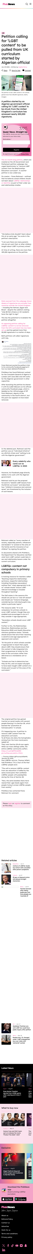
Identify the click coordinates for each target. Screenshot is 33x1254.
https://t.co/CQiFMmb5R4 (11, 751)
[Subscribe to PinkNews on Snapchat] (26, 1246)
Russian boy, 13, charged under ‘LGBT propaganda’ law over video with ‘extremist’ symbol (21, 1040)
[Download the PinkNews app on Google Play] (20, 1199)
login (10, 803)
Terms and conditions (9, 1234)
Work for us (5, 1230)
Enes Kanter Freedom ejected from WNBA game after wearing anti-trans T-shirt (12, 1094)
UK (3, 33)
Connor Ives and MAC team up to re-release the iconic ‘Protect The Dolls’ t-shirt (12, 1133)
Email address (9, 139)
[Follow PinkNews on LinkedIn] (4, 1250)
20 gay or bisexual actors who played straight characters (21, 879)
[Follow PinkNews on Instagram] (21, 1246)
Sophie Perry (23, 67)
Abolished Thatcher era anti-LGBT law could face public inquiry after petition (22, 1028)
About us (4, 1215)
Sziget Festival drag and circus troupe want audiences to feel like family (13, 1173)
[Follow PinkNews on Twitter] (4, 1246)
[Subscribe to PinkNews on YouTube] (17, 1246)
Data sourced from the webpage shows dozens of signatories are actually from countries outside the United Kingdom (16, 303)
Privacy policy (6, 1237)
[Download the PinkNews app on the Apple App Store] (7, 1199)
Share (5, 70)
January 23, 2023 (7, 758)
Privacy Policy (25, 154)
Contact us (5, 1223)
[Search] (27, 4)
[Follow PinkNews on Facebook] (8, 1246)
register (17, 803)
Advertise (5, 1226)
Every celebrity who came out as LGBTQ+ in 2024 (22, 463)
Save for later (16, 70)
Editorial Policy (7, 1219)
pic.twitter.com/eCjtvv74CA (12, 753)
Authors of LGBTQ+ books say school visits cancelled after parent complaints (21, 867)
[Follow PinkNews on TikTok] (12, 1246)
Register (16, 150)
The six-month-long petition (12, 160)
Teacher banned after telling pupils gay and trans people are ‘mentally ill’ (25, 892)
